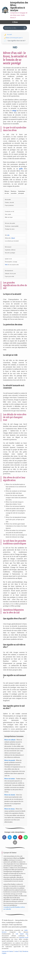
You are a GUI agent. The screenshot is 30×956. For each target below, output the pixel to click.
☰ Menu (15, 22)
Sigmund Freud (23, 937)
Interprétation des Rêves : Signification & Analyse (19, 6)
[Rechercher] (24, 28)
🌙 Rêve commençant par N (13, 38)
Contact (16, 951)
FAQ (21, 951)
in (15, 837)
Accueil (9, 34)
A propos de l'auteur (7, 951)
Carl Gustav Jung (22, 934)
